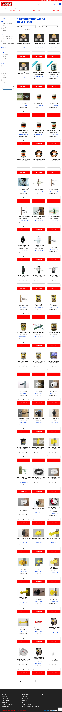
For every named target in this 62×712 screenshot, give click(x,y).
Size (2, 71)
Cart (57, 4)
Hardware (4, 696)
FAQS (23, 702)
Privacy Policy (25, 700)
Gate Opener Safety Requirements (30, 706)
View (17, 26)
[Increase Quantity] (29, 53)
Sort (40, 26)
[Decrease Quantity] (18, 53)
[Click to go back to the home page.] (6, 4)
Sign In (50, 4)
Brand (2, 21)
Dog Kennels (5, 702)
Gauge (2, 63)
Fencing (4, 694)
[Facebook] (42, 695)
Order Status (25, 694)
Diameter (3, 47)
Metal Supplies (5, 706)
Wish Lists (24, 696)
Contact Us (49, 0)
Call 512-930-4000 (57, 0)
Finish (2, 52)
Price (2, 84)
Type (2, 34)
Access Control (6, 698)
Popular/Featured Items (8, 704)
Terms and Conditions (27, 704)
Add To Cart (23, 56)
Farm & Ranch (5, 700)
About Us (43, 0)
